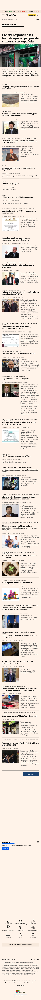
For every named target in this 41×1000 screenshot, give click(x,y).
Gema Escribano (6, 69)
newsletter (6, 842)
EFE (3, 693)
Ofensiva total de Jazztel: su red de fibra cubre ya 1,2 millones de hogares (18, 498)
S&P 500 (16, 11)
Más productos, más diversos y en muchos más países (19, 556)
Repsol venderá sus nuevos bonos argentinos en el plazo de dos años (16, 239)
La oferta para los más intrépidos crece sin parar (20, 471)
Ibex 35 (5, 11)
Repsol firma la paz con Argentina (16, 379)
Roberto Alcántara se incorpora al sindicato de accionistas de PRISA (20, 293)
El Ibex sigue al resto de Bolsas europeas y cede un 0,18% (19, 636)
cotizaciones (8, 937)
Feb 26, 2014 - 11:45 (18, 640)
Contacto (6, 980)
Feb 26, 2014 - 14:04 (18, 297)
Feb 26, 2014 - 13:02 (16, 459)
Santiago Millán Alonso (8, 427)
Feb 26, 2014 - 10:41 (18, 666)
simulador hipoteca (20, 923)
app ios (20, 937)
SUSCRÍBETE (32, 15)
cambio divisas (20, 930)
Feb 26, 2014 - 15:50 (19, 216)
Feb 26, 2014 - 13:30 (22, 382)
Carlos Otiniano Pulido (8, 332)
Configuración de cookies (30, 980)
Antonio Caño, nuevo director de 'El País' (19, 354)
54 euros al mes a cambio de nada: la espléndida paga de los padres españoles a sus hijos (19, 528)
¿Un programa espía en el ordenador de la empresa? (18, 169)
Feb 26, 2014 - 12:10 (25, 502)
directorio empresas (33, 930)
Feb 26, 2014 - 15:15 (22, 243)
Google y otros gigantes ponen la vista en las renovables (20, 88)
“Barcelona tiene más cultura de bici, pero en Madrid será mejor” (19, 115)
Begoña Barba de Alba (8, 475)
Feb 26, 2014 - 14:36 (13, 270)
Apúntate (5, 848)
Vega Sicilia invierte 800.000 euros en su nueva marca (19, 212)
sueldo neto (33, 923)
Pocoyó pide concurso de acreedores (17, 583)
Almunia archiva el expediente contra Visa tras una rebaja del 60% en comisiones (19, 689)
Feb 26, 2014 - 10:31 (8, 719)
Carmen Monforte (7, 243)
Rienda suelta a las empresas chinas (16, 456)
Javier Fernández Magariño (9, 146)
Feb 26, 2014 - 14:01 (25, 332)
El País (36, 19)
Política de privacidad (10, 983)
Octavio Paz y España (11, 184)
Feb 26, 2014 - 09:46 (14, 748)
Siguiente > (31, 774)
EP (2, 748)
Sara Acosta (5, 92)
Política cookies (19, 980)
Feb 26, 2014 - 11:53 (22, 613)
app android (33, 937)
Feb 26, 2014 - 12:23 (20, 475)
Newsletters (32, 983)
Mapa (25, 983)
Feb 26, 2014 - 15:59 (14, 173)
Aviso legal (12, 980)
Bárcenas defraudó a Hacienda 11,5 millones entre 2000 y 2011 (20, 744)
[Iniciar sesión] (38, 15)
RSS (28, 983)
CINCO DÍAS (4, 173)
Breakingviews (6, 459)
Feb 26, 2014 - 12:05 (18, 586)
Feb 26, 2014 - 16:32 (21, 69)
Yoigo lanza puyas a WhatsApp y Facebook (19, 716)
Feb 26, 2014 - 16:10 (27, 146)
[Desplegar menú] (3, 15)
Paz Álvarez (5, 216)
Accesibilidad (19, 983)
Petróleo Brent (31, 11)
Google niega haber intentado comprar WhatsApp (18, 266)
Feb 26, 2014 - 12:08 (18, 533)
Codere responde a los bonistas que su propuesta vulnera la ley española (20, 38)
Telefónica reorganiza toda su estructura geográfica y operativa (19, 423)
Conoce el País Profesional (20, 945)
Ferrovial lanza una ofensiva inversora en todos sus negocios (19, 142)
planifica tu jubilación (8, 930)
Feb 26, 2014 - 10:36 (15, 693)
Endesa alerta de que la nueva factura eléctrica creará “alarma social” (17, 609)
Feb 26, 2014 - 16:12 (19, 92)
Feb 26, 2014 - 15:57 (8, 187)
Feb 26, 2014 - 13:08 (25, 427)
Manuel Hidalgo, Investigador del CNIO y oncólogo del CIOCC (18, 662)
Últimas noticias (20, 985)
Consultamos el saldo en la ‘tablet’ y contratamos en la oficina (16, 327)
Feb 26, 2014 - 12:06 (18, 560)
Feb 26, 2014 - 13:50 (18, 357)
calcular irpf (8, 923)
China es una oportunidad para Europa (17, 197)
